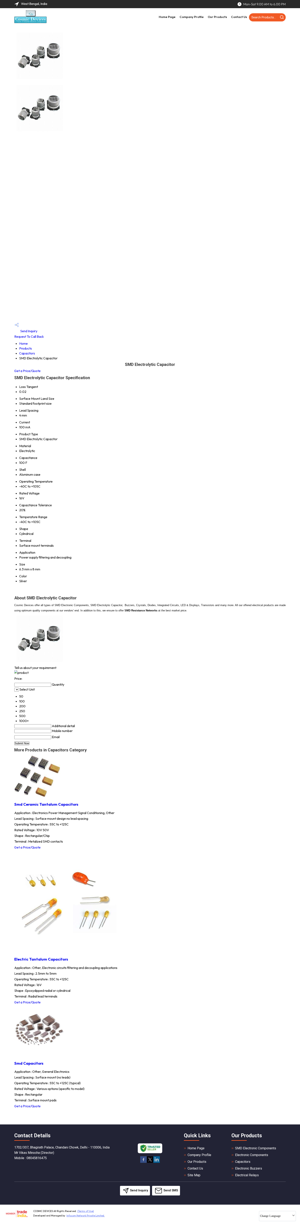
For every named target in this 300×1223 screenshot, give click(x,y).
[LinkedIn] (156, 1162)
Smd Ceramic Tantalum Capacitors (46, 804)
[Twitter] (150, 1162)
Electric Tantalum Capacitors (41, 959)
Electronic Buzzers (248, 1168)
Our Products (217, 17)
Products (25, 348)
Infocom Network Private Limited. (86, 1215)
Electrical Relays (247, 1175)
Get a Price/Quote (27, 371)
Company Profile (192, 17)
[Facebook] (143, 1162)
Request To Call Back (29, 336)
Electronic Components (251, 1155)
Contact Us (239, 17)
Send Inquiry (28, 331)
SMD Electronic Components (255, 1148)
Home (23, 343)
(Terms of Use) (85, 1211)
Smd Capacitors (28, 1063)
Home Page (167, 17)
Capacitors (27, 353)
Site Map (194, 1175)
